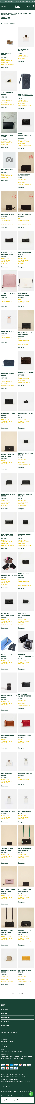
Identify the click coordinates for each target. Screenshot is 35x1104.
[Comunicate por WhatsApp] (31, 1094)
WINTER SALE (5, 1009)
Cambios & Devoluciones (9, 1079)
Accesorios (5, 1021)
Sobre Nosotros (7, 1076)
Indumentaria (5, 1017)
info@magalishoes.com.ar (11, 1051)
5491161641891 (7, 1041)
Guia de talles (6, 1074)
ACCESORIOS (28, 13)
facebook (13, 1032)
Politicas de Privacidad (9, 1081)
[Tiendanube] (7, 1087)
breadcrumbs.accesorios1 (14, 13)
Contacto (15, 1074)
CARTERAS (4, 1013)
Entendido (23, 1100)
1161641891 (5, 1046)
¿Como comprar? (19, 1076)
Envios (21, 1074)
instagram (5, 1032)
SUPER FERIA (5, 1026)
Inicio (3, 13)
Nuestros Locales (25, 1081)
